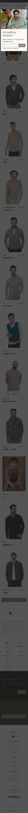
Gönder (22, 45)
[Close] (26, 7)
